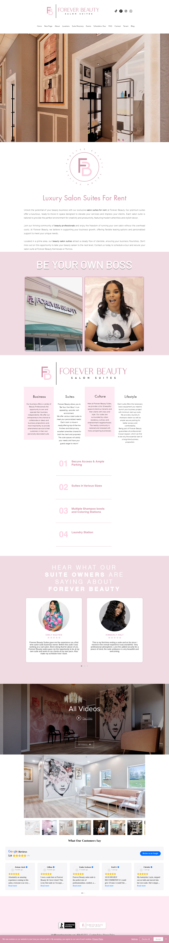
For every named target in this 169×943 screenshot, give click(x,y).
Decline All (146, 939)
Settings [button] (134, 939)
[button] (130, 439)
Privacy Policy (97, 939)
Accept (158, 939)
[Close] (166, 939)
